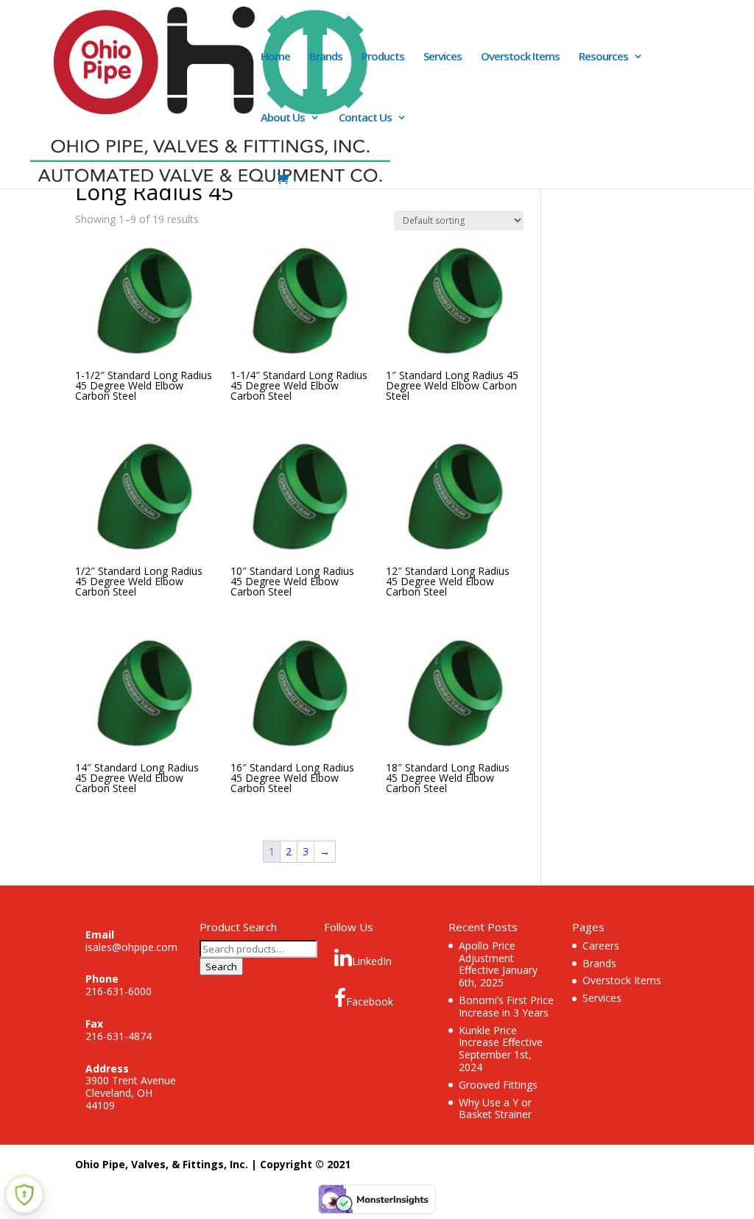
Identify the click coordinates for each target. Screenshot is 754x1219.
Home (275, 57)
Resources (603, 57)
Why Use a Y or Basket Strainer (495, 1108)
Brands (325, 57)
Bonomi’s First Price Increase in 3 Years (506, 1006)
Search (221, 966)
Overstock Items (520, 57)
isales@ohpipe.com (131, 947)
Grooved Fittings (498, 1085)
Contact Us (365, 118)
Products (383, 57)
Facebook (369, 1001)
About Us (283, 118)
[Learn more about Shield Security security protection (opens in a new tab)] (24, 1194)
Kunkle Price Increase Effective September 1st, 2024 (501, 1048)
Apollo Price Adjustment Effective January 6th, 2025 (498, 964)
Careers (600, 946)
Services (442, 57)
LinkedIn (372, 961)
